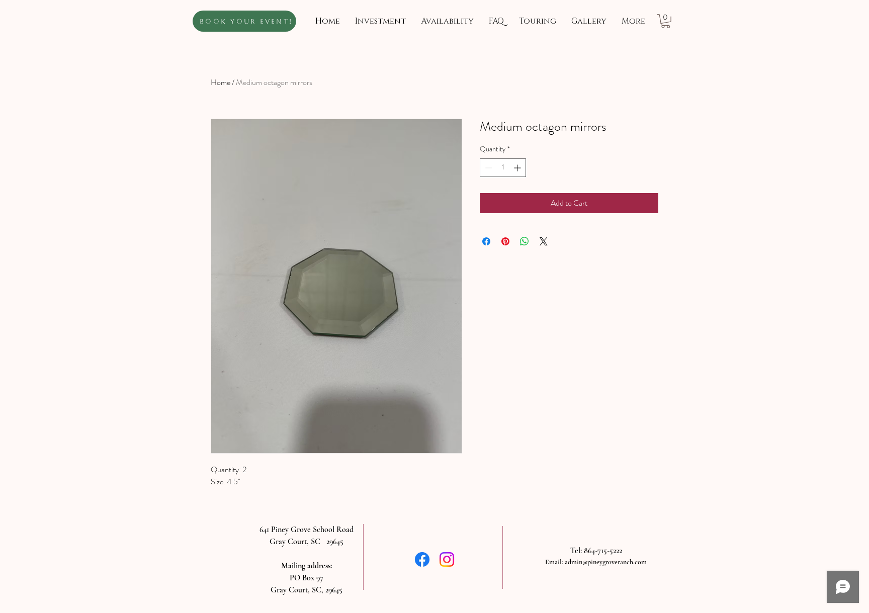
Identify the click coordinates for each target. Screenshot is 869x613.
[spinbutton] (503, 168)
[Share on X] (544, 241)
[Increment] (518, 168)
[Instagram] (447, 559)
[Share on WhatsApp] (524, 241)
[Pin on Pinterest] (505, 241)
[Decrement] (487, 168)
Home (220, 82)
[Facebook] (422, 559)
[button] (665, 21)
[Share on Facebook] (486, 241)
